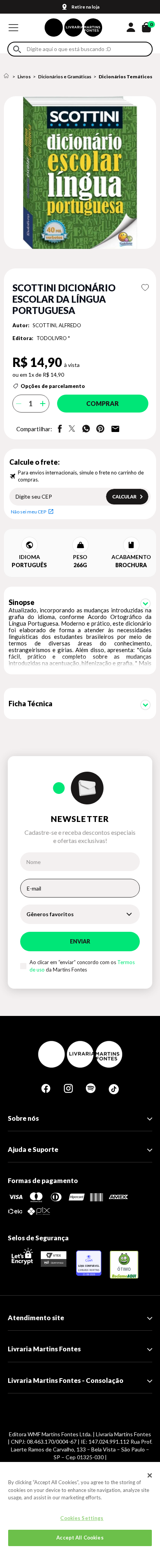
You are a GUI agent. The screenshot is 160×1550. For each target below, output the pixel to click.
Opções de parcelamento (53, 386)
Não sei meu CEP (28, 512)
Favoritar (145, 287)
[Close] (150, 1475)
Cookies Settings (81, 1518)
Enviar (80, 941)
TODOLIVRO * (53, 338)
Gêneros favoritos (50, 914)
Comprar (102, 403)
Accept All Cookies (79, 1537)
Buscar (17, 49)
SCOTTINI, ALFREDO (57, 325)
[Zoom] (80, 172)
